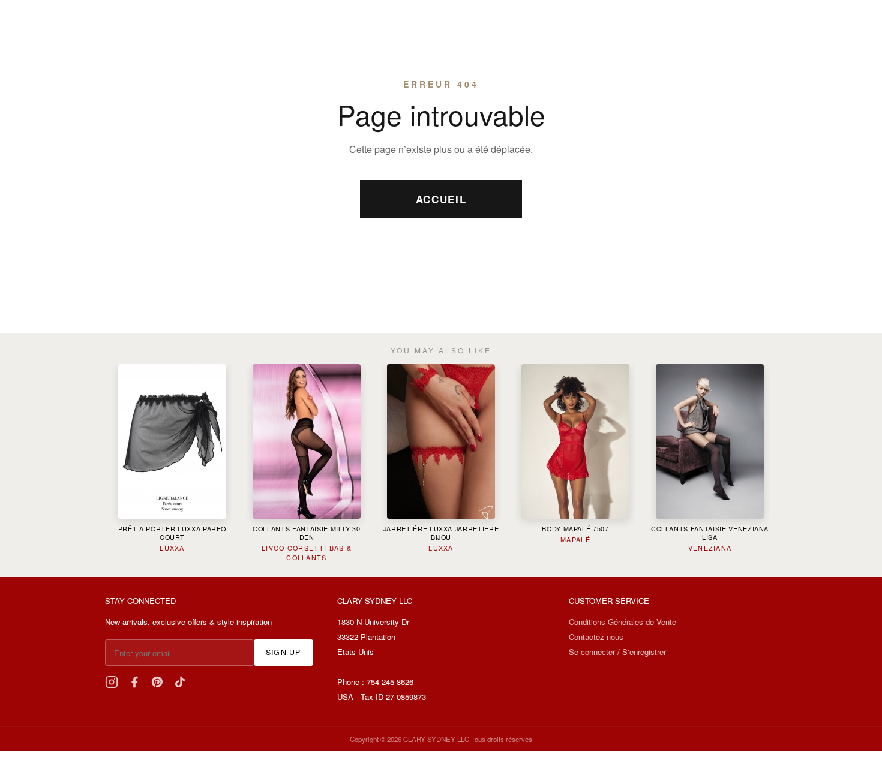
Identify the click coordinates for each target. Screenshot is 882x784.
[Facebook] (134, 682)
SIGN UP (283, 652)
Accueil (441, 199)
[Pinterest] (157, 682)
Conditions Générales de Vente (622, 621)
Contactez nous (596, 636)
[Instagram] (111, 682)
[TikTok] (180, 682)
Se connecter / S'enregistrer (617, 651)
